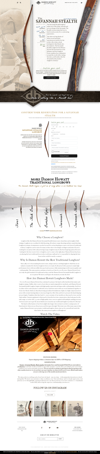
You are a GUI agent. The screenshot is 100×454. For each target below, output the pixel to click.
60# (70, 126)
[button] (12, 209)
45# (60, 126)
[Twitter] (49, 427)
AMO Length (53, 128)
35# (53, 126)
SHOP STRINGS (52, 452)
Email (52, 140)
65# (73, 126)
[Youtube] (57, 427)
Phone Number (54, 145)
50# (63, 126)
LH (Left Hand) (62, 134)
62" (53, 130)
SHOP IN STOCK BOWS (71, 451)
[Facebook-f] (42, 427)
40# (56, 126)
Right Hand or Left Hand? (55, 132)
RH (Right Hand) (55, 134)
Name (52, 135)
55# (66, 126)
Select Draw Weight (54, 124)
